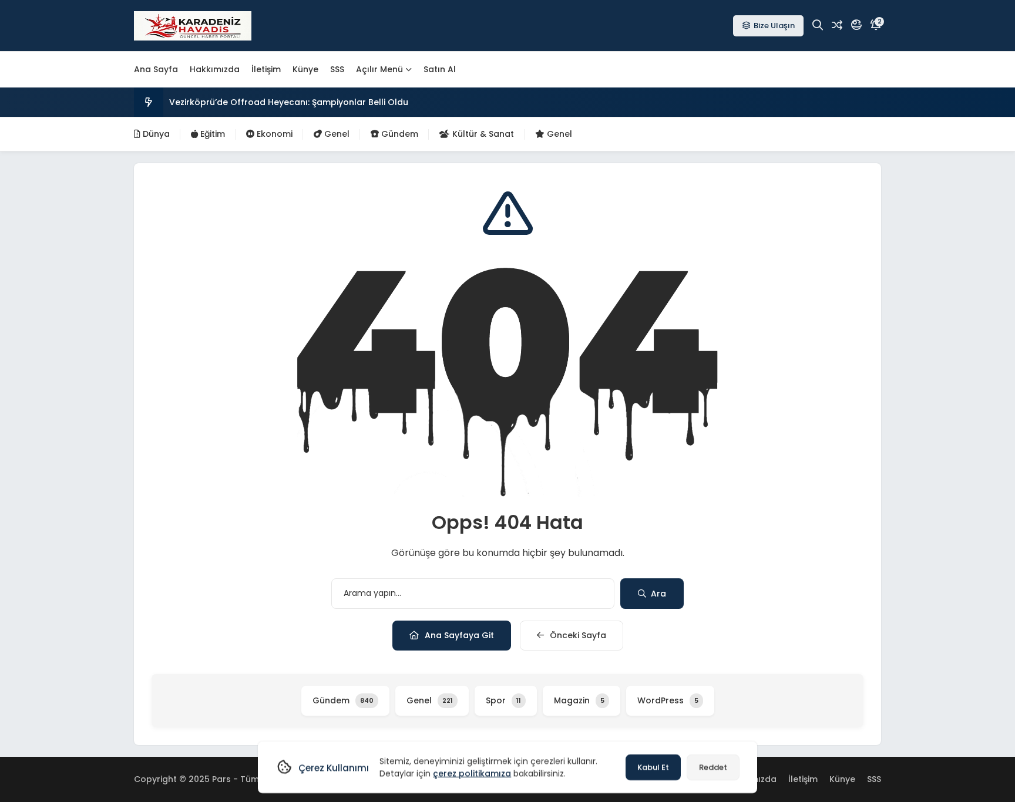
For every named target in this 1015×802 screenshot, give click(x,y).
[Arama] (817, 25)
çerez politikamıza (472, 773)
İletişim (266, 69)
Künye (305, 69)
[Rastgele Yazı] (837, 25)
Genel (335, 134)
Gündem (398, 134)
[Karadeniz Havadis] (192, 26)
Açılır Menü (379, 69)
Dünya (155, 134)
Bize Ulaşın (774, 25)
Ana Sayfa (156, 69)
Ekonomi (273, 134)
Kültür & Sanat (482, 134)
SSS (337, 69)
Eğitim (211, 134)
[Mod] (856, 25)
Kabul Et (653, 767)
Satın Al (440, 69)
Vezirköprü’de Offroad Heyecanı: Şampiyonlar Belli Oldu (288, 102)
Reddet (713, 767)
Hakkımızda (215, 69)
